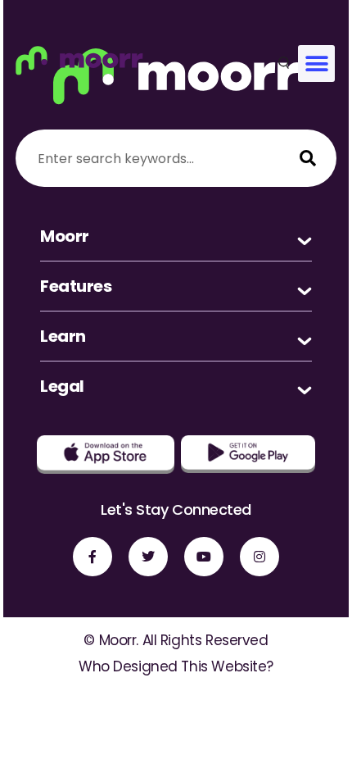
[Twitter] (148, 556)
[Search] (307, 158)
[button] (316, 63)
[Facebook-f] (92, 556)
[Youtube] (203, 556)
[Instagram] (259, 556)
